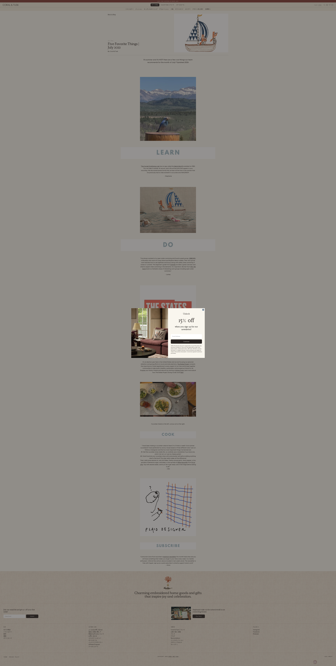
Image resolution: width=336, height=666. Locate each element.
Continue (186, 341)
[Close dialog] (203, 310)
